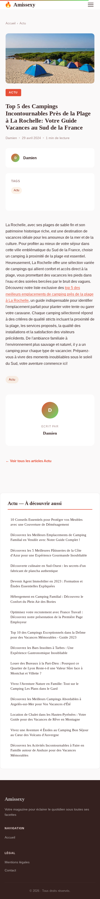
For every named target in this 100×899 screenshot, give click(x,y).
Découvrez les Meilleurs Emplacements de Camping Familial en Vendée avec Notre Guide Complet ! (48, 537)
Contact (10, 870)
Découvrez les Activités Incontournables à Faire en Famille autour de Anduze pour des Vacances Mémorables (47, 750)
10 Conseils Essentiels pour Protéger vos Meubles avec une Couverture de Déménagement (46, 522)
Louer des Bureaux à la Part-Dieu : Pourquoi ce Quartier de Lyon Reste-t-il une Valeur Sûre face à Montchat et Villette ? (46, 668)
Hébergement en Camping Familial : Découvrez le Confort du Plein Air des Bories (46, 598)
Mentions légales (17, 862)
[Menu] (90, 4)
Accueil (11, 23)
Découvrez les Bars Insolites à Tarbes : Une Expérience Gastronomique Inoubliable (41, 650)
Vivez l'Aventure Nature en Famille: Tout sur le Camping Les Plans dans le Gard (44, 686)
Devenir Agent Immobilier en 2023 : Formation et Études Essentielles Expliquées (46, 583)
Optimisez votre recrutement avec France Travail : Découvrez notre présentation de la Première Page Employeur (46, 617)
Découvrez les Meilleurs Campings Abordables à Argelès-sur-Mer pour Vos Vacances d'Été (45, 701)
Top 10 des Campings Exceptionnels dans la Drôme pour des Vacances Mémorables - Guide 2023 (48, 634)
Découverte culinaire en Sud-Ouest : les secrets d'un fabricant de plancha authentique (48, 568)
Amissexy (20, 5)
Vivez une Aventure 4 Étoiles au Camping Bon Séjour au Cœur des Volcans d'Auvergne (49, 732)
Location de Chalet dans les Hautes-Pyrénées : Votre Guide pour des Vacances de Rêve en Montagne (48, 716)
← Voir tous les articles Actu (28, 461)
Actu (23, 23)
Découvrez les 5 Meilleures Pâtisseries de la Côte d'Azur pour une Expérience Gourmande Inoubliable (48, 552)
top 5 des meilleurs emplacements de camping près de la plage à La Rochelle (49, 294)
